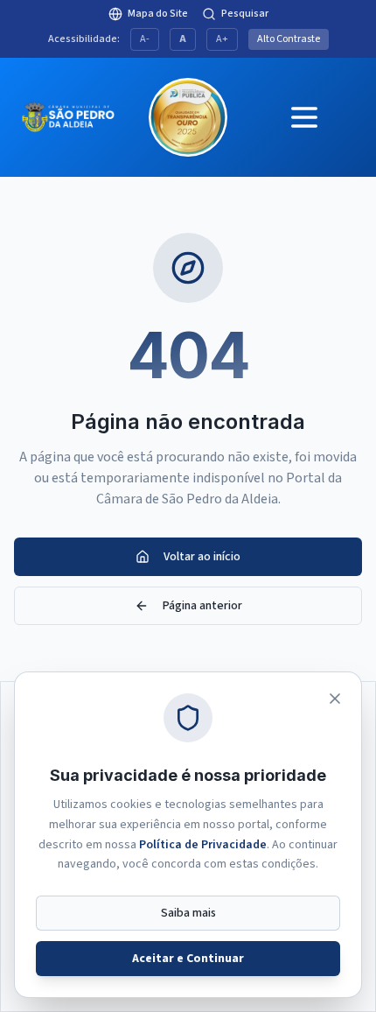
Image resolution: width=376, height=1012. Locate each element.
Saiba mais (188, 913)
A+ (222, 39)
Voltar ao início (202, 557)
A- (145, 39)
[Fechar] (335, 698)
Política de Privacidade (203, 845)
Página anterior (202, 606)
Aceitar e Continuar (188, 958)
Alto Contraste (288, 39)
